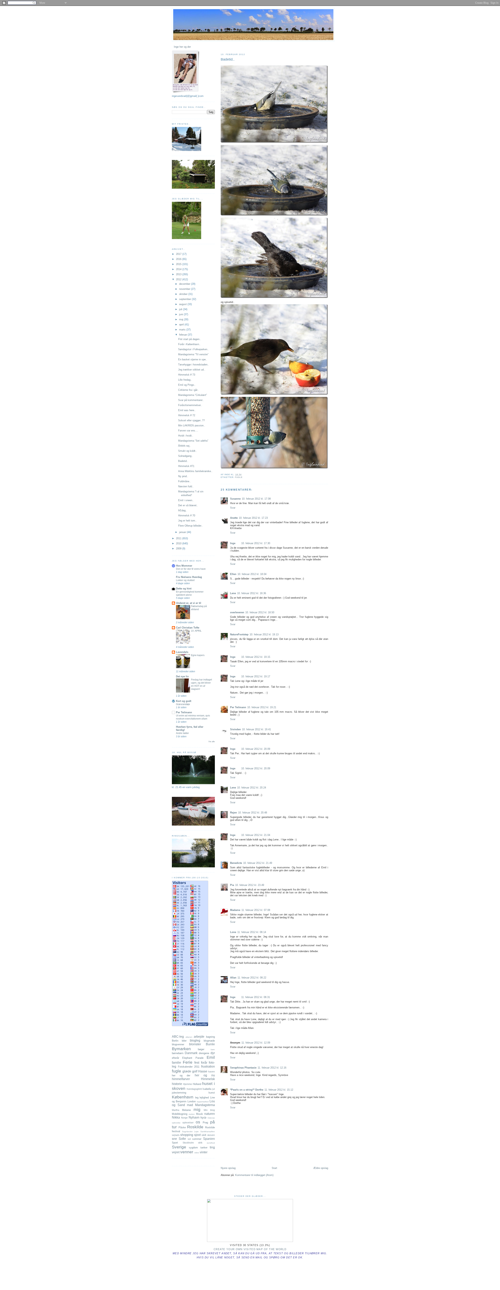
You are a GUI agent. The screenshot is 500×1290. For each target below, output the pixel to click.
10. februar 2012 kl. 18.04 (252, 574)
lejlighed (204, 1097)
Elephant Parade (192, 1057)
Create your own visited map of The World (250, 1249)
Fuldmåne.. (184, 481)
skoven (211, 1135)
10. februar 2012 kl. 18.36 (251, 593)
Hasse (202, 1071)
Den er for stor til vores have (191, 569)
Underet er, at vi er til (188, 603)
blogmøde (209, 1040)
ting (212, 1147)
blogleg (195, 1040)
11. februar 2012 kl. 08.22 (252, 977)
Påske (182, 1127)
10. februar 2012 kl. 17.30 (255, 543)
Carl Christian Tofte (187, 627)
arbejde (199, 1036)
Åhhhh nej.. (184, 445)
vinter (203, 1152)
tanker (203, 1147)
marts (182, 329)
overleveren (237, 612)
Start (274, 1168)
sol (189, 1139)
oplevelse (176, 1123)
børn (213, 1049)
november (185, 288)
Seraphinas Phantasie (243, 1067)
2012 (179, 279)
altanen (189, 1037)
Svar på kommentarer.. (191, 400)
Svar (232, 507)
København (182, 1097)
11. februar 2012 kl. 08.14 (251, 932)
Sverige (179, 1147)
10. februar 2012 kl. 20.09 (255, 748)
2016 (179, 259)
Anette (234, 517)
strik (200, 1142)
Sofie (182, 1138)
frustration (208, 1066)
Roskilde (195, 1127)
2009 (179, 548)
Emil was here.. (187, 410)
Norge (184, 1117)
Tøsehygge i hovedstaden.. (193, 364)
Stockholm (188, 1142)
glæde (186, 1071)
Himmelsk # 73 (186, 374)
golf (194, 1071)
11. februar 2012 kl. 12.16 (272, 1067)
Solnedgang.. (185, 455)
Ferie (187, 1062)
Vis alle (211, 741)
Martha (175, 1110)
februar (183, 334)
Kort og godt (183, 701)
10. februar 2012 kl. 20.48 (252, 812)
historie (177, 1084)
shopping (186, 1134)
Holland (197, 1084)
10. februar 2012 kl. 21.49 (257, 862)
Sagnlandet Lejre (190, 1131)
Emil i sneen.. (186, 500)
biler (184, 1040)
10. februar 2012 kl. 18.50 (259, 612)
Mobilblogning (179, 1113)
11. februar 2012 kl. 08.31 (255, 997)
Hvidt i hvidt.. (185, 435)
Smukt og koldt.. (187, 450)
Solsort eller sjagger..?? (191, 420)
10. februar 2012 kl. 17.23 (253, 517)
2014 (179, 269)
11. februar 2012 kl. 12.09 (255, 1042)
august (183, 304)
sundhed (211, 1143)
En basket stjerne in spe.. (192, 359)
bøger (201, 1049)
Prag (205, 1122)
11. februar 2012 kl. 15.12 (278, 1089)
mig (197, 1109)
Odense (211, 1118)
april (182, 324)
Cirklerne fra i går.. (188, 389)
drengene (204, 1053)
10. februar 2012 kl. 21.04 (255, 835)
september (185, 299)
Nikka (176, 1117)
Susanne (235, 498)
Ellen (233, 574)
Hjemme (187, 1084)
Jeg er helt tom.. (187, 520)
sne (174, 1138)
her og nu (205, 1075)
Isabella (207, 1088)
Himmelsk (208, 1079)
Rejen (233, 812)
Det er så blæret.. (188, 505)
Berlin (175, 1040)
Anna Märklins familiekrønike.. (195, 471)
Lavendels (182, 652)
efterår (175, 1057)
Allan (233, 977)
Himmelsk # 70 (186, 515)
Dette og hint (183, 588)
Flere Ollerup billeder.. (190, 525)
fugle (239, 477)
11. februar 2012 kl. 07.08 (255, 910)
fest (196, 1062)
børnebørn (177, 1053)
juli (181, 309)
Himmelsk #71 (186, 466)
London (192, 1101)
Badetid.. (228, 59)
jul (213, 1089)
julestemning (179, 1092)
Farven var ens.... (188, 430)
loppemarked (203, 1102)
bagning (210, 1036)
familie (176, 1062)
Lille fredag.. (185, 379)
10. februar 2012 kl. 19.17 (255, 676)
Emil (211, 1057)
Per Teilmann (238, 707)
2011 (179, 538)
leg (196, 1097)
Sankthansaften (207, 1131)
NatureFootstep (239, 634)
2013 (179, 274)
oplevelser (188, 1122)
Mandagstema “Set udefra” (193, 440)
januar (183, 532)
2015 (179, 264)
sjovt (197, 1134)
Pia (232, 885)
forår (204, 1062)
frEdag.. (182, 510)
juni (181, 314)
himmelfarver (181, 1079)
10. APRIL (196, 630)
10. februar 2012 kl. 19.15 (255, 656)
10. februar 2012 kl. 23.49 (249, 885)
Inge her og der (182, 46)
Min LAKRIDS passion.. (191, 425)
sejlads (175, 1135)
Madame (235, 910)
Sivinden (235, 729)
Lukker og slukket (185, 580)
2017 (179, 254)
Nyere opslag (228, 1168)
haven (211, 1071)
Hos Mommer (184, 565)
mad (190, 1105)
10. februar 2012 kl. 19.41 (256, 729)
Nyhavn (194, 1117)
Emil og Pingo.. (187, 384)
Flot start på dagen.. (189, 339)
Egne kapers (197, 655)
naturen (209, 1113)
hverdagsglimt (194, 1089)
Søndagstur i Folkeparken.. (193, 349)
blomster (195, 1044)
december (185, 283)
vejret (175, 1152)
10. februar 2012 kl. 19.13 (264, 634)
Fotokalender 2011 (189, 1066)
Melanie (186, 1110)
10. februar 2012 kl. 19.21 (261, 707)
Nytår (203, 1117)
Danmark (191, 1053)
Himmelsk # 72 (186, 415)
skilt (204, 1135)
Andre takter (182, 733)
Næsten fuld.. (186, 486)
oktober (183, 294)
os (198, 1122)
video (196, 1153)
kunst (212, 1092)
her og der (181, 1075)
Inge (232, 543)
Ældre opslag (320, 1168)
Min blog (209, 1110)
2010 (179, 543)
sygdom (193, 1147)
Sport (175, 1142)
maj (181, 319)
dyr (213, 1053)
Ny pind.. (183, 476)
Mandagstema (205, 1105)
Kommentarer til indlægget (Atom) (254, 1175)
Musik (199, 1113)
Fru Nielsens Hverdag (189, 577)
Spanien (209, 1138)
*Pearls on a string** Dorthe (246, 1089)
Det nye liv (182, 676)
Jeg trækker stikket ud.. (191, 369)
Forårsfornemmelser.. (190, 405)
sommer (196, 1138)
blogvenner (178, 1044)
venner (186, 1152)
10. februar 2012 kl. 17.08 (256, 498)
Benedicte (236, 862)
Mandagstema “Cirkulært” (192, 395)
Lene (233, 593)
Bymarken (181, 1048)
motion (192, 1114)
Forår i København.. (189, 344)
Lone (233, 932)
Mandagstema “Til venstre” (193, 354)
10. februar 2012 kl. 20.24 (251, 787)
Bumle (210, 1044)
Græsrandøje (183, 704)
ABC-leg (178, 1036)
